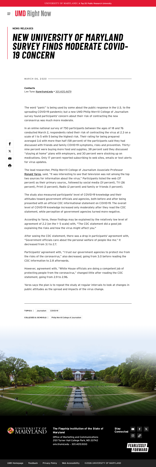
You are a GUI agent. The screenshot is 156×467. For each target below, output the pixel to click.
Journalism (41, 311)
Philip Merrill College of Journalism (66, 317)
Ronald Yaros (32, 174)
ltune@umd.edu (44, 91)
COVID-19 (54, 311)
